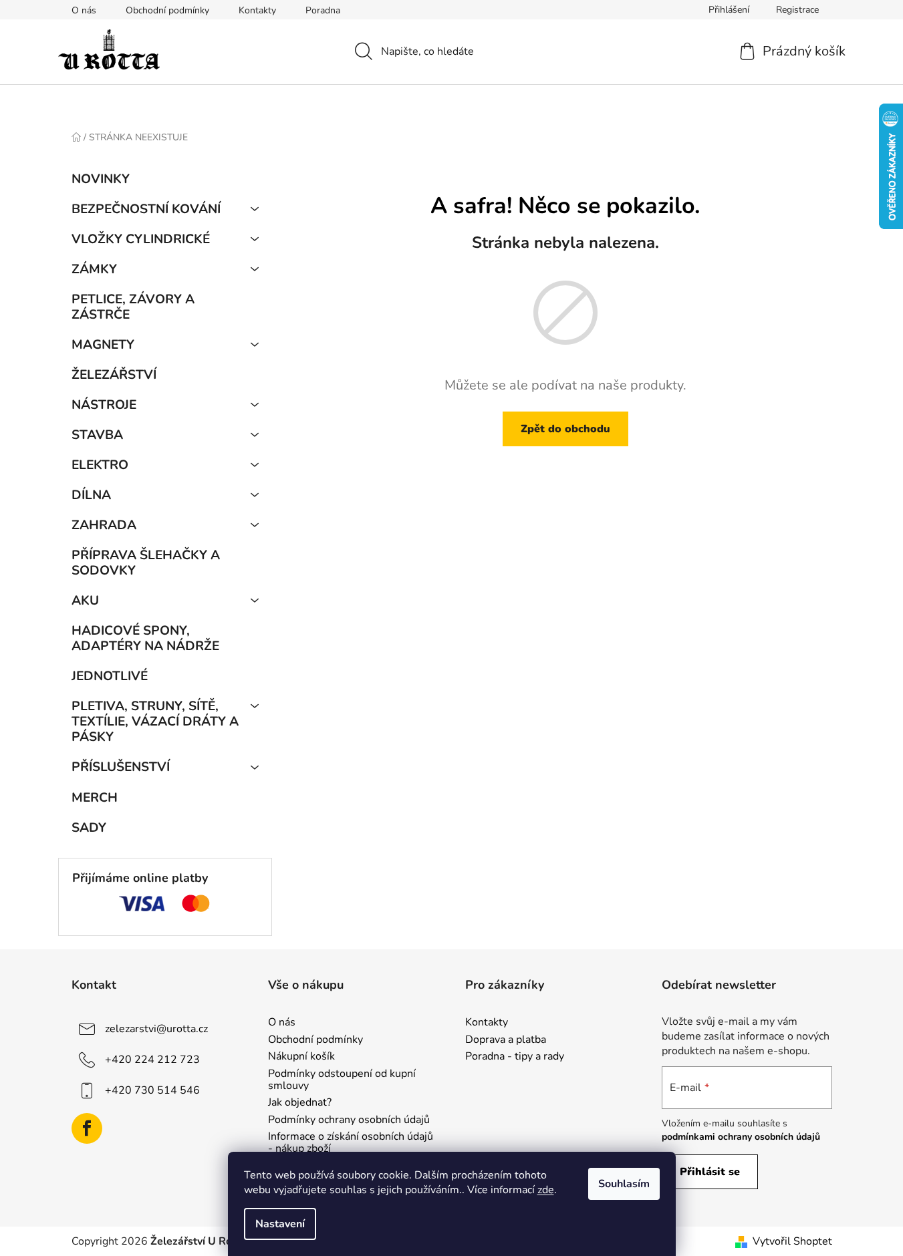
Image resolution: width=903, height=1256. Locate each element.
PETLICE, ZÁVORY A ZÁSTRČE (133, 307)
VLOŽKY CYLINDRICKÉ (141, 239)
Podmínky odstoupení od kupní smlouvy (342, 1080)
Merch (95, 797)
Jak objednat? (300, 1103)
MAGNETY (103, 344)
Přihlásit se (710, 1171)
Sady (89, 827)
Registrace (797, 9)
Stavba (97, 435)
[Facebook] (87, 1128)
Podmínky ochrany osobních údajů (349, 1120)
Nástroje (104, 405)
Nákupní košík (301, 1057)
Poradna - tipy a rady (514, 1057)
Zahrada (104, 525)
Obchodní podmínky (167, 10)
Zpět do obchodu (565, 429)
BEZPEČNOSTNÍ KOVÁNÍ (146, 209)
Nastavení (280, 1224)
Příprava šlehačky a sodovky (146, 562)
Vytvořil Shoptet (792, 1241)
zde (545, 1190)
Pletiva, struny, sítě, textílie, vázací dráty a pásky (155, 721)
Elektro (100, 465)
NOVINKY (101, 179)
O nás (84, 10)
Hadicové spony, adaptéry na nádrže (145, 638)
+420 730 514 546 (152, 1090)
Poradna (322, 10)
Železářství (114, 374)
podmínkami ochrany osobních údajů (741, 1136)
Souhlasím (624, 1183)
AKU (85, 600)
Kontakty (257, 10)
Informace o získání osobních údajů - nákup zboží (350, 1142)
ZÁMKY (94, 269)
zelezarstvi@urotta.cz (156, 1029)
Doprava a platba (505, 1040)
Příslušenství (121, 767)
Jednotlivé (110, 676)
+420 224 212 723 (152, 1059)
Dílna (91, 495)
